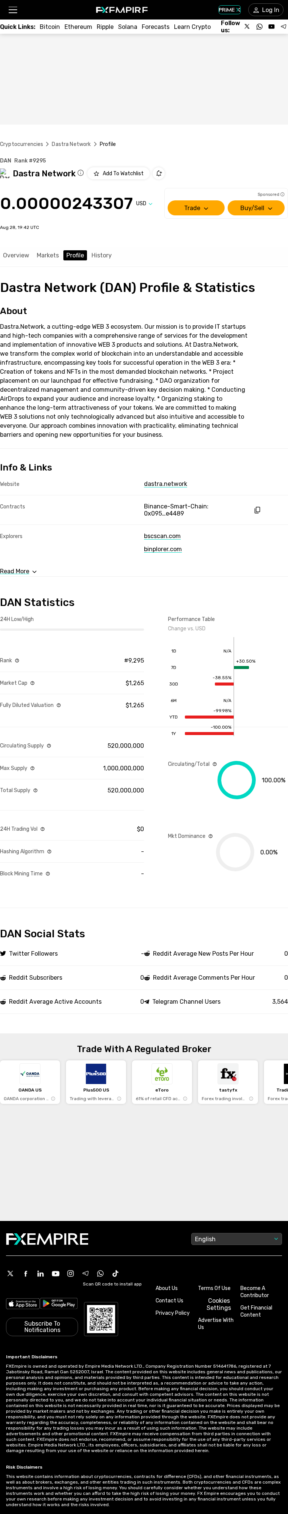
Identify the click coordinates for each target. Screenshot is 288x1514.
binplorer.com (163, 549)
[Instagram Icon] (70, 1273)
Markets (48, 255)
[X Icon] (10, 1273)
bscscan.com (162, 536)
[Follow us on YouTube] (271, 26)
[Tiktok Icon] (115, 1273)
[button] (12, 10)
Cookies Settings (219, 1304)
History (102, 255)
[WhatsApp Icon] (100, 1273)
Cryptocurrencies (21, 144)
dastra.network (165, 483)
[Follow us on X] (247, 26)
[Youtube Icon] (55, 1273)
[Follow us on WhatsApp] (259, 26)
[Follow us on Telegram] (283, 26)
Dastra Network (71, 144)
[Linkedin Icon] (40, 1273)
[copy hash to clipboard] (257, 510)
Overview (16, 255)
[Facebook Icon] (25, 1273)
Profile (75, 255)
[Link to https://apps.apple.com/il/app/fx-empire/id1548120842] (23, 1304)
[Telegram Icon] (85, 1273)
